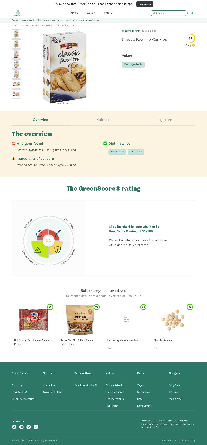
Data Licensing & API (85, 385)
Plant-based (112, 406)
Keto (140, 399)
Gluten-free (143, 392)
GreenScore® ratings (23, 399)
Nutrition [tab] (103, 120)
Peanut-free (175, 399)
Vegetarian (136, 151)
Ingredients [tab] (166, 120)
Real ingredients (133, 64)
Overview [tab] (41, 120)
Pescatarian (117, 151)
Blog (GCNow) (19, 392)
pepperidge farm (131, 31)
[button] (168, 13)
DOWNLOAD (145, 4)
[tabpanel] (103, 148)
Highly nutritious (115, 392)
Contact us (49, 385)
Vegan (140, 385)
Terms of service (168, 440)
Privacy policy (188, 440)
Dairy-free (174, 385)
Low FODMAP (144, 406)
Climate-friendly (115, 385)
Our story (17, 385)
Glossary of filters (52, 392)
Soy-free (173, 392)
